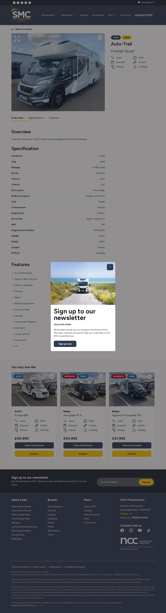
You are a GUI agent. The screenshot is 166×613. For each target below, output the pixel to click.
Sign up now (65, 343)
